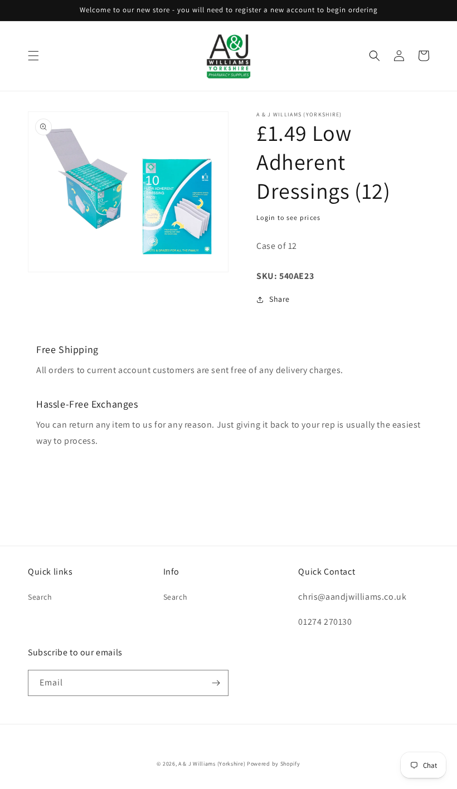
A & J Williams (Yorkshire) (211, 763)
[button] (33, 55)
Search (40, 597)
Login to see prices (288, 217)
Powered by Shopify (273, 763)
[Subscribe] (215, 683)
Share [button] (279, 299)
